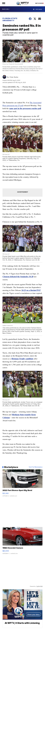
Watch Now (39, 3)
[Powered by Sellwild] (39, 586)
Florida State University (10, 19)
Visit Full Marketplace (35, 467)
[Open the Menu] (3, 3)
